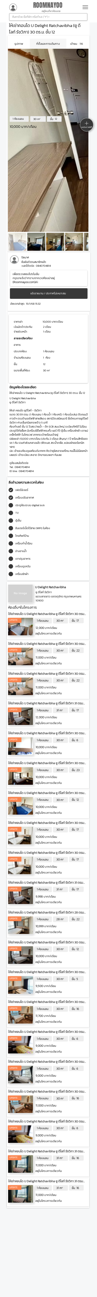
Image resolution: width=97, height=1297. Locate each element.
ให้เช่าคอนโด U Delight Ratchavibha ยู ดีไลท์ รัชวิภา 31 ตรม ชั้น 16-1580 (45, 1183)
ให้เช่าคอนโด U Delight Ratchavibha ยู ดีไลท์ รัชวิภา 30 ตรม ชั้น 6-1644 (46, 1034)
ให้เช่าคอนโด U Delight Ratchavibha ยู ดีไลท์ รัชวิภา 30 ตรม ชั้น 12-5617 (46, 795)
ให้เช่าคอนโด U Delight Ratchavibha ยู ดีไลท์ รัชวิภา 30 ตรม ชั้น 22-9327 (46, 646)
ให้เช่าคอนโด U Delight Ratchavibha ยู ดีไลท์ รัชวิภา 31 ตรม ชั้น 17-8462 (45, 705)
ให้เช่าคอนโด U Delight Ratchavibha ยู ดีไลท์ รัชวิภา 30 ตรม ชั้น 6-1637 (46, 1123)
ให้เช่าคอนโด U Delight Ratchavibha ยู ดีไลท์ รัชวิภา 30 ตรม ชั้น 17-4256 (46, 825)
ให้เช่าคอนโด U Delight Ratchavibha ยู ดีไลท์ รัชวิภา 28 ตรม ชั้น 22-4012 (46, 914)
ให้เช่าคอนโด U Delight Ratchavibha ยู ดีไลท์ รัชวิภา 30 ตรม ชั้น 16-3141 (46, 1004)
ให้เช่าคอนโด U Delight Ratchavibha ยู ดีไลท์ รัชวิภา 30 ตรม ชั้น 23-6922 (46, 765)
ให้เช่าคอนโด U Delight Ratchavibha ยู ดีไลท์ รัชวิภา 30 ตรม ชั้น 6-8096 (46, 735)
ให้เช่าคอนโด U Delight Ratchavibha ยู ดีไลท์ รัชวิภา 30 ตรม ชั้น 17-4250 (46, 855)
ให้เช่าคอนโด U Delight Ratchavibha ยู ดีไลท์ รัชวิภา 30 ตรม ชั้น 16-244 (46, 1093)
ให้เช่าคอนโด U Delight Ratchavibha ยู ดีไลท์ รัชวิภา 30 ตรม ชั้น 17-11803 (46, 616)
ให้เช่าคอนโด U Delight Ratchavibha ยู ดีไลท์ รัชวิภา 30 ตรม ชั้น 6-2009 (46, 1064)
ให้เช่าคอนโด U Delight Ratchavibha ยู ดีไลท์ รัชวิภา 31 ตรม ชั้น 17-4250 (45, 884)
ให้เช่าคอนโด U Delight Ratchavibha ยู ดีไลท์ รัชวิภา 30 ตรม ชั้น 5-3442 (46, 974)
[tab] (19, 44)
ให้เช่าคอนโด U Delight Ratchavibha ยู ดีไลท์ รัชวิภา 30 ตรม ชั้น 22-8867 (46, 676)
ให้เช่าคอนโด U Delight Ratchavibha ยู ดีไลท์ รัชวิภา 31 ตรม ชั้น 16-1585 (45, 1153)
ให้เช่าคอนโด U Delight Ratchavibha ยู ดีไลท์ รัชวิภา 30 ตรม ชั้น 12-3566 (46, 944)
